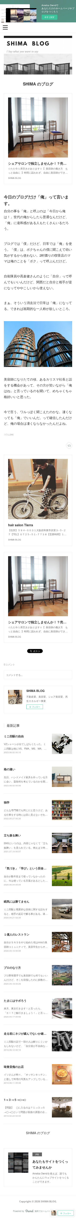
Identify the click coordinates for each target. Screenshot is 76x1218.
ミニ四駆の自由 (14, 736)
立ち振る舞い (12, 835)
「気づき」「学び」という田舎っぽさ (28, 868)
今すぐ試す (49, 17)
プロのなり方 (12, 967)
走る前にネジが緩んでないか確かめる (28, 1033)
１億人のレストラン (16, 934)
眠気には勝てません (16, 901)
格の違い (9, 769)
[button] (5, 27)
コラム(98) (9, 434)
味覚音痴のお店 (14, 1067)
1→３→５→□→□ (15, 1100)
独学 (7, 802)
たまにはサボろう (15, 1000)
